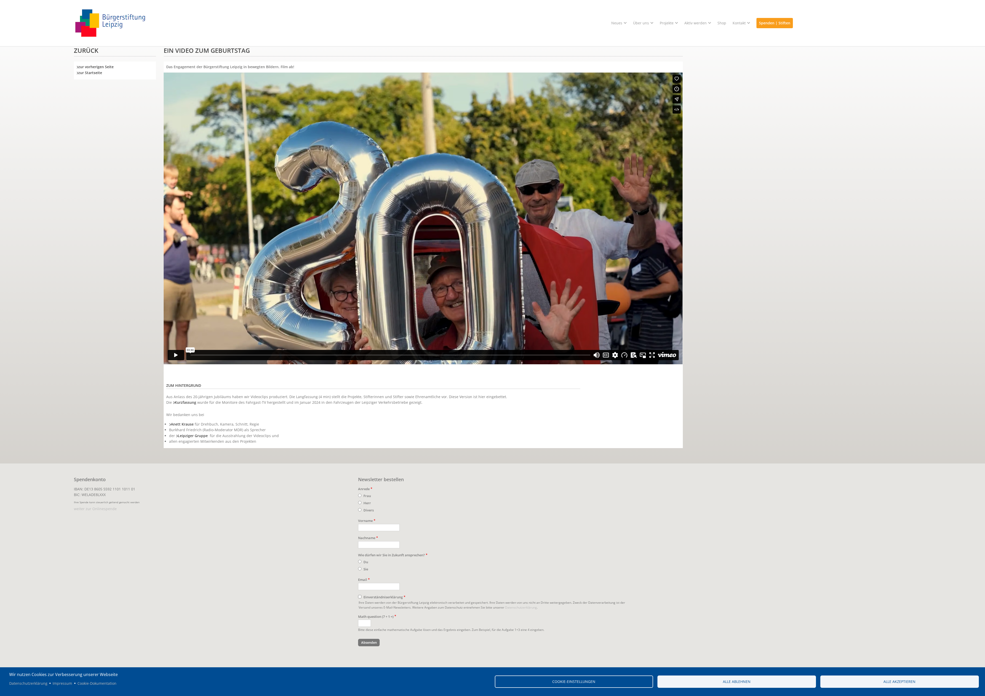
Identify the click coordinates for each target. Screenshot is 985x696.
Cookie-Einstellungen (573, 681)
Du (365, 562)
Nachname (366, 538)
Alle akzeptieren (899, 681)
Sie (365, 569)
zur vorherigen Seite (96, 66)
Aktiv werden (695, 23)
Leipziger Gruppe (193, 435)
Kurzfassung (185, 402)
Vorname (365, 520)
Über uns (641, 23)
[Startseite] (492, 23)
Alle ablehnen (737, 681)
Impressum (62, 683)
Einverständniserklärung (383, 597)
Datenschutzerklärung (521, 607)
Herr (367, 503)
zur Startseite (90, 72)
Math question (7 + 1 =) (375, 616)
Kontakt (739, 23)
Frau (367, 495)
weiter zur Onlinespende (95, 508)
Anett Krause (182, 424)
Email (362, 579)
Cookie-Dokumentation (96, 683)
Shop (721, 23)
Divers (368, 510)
